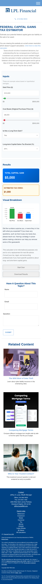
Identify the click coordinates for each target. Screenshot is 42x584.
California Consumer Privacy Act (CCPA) (16, 561)
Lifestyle (21, 526)
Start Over (21, 267)
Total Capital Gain (14, 173)
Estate (21, 518)
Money (21, 524)
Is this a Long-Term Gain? (12, 131)
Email (7, 301)
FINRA (16, 572)
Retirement (21, 514)
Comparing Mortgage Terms (21, 430)
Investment (21, 516)
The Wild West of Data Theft (21, 378)
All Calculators (21, 532)
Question (6, 314)
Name (7, 289)
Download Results (21, 274)
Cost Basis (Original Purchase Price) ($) (18, 109)
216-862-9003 (22, 19)
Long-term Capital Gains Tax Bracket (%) (18, 144)
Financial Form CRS (9, 534)
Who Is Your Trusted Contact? (21, 474)
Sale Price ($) (8, 87)
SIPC (20, 572)
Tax (21, 522)
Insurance (21, 520)
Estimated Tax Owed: (13, 188)
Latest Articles (21, 528)
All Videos (21, 530)
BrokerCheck (5, 539)
